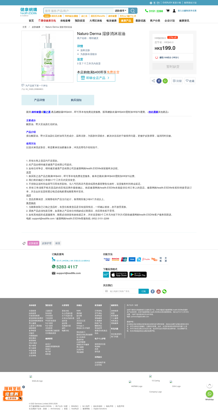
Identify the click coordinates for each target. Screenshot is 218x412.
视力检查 (32, 345)
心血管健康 (81, 342)
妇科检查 (32, 313)
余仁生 (84, 15)
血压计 (48, 344)
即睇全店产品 (95, 77)
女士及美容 (81, 337)
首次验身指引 (116, 334)
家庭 (66, 408)
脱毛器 (97, 351)
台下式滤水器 (67, 315)
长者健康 (98, 320)
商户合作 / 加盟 (61, 406)
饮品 (96, 333)
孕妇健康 (80, 352)
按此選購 (153, 112)
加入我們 (85, 406)
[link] (36, 380)
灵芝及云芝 (81, 320)
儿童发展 (32, 353)
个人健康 (114, 318)
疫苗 (113, 313)
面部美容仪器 (100, 344)
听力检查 (32, 348)
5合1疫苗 (49, 323)
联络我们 (74, 406)
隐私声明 (109, 406)
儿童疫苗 (48, 310)
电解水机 (65, 330)
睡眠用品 (98, 325)
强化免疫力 (81, 332)
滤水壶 (64, 320)
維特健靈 (112, 15)
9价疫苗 (48, 313)
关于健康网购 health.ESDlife (40, 406)
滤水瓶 (64, 323)
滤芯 (63, 328)
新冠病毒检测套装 (36, 320)
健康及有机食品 (101, 330)
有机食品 (114, 320)
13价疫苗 (49, 318)
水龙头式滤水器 (68, 318)
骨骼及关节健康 (83, 344)
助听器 (48, 354)
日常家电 (98, 310)
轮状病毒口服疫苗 (52, 330)
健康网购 (86, 408)
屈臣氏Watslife (98, 15)
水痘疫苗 (48, 328)
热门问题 (114, 336)
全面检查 (32, 310)
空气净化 (98, 313)
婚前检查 (32, 328)
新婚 (45, 408)
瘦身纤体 (80, 339)
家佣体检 (32, 340)
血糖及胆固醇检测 (52, 346)
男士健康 (32, 323)
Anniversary (55, 408)
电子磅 (48, 351)
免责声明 (120, 406)
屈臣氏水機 (56, 15)
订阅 (143, 291)
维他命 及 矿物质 (83, 328)
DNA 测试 (33, 343)
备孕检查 (32, 330)
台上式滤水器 (67, 313)
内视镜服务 (33, 335)
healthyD (75, 408)
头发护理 (80, 349)
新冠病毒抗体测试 (36, 318)
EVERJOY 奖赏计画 (172, 2)
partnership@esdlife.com (140, 316)
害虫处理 (98, 328)
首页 (31, 20)
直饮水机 (65, 310)
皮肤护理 (46, 243)
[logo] (28, 16)
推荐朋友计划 (190, 2)
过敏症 (31, 333)
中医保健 (32, 350)
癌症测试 (32, 338)
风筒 (96, 349)
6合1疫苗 (49, 325)
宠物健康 (98, 318)
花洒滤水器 (66, 325)
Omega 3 (80, 325)
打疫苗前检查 (34, 315)
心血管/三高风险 (35, 325)
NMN (79, 310)
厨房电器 (98, 315)
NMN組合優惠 (71, 15)
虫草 (78, 318)
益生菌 (79, 315)
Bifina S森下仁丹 (128, 15)
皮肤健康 (33, 243)
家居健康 (114, 315)
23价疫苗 (49, 315)
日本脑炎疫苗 (50, 333)
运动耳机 (98, 364)
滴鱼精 (79, 323)
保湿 (57, 243)
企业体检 (32, 355)
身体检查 (114, 310)
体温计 (48, 349)
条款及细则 (97, 406)
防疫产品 (98, 323)
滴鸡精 (79, 313)
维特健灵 (93, 38)
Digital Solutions (100, 408)
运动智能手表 (100, 362)
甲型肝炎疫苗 (50, 320)
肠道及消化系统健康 (85, 334)
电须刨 (97, 346)
